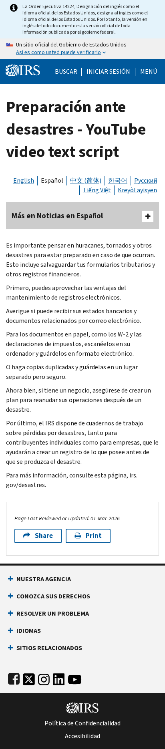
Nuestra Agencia (43, 579)
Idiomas (28, 630)
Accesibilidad (82, 736)
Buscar (66, 72)
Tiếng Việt (97, 190)
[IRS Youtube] (75, 678)
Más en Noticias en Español (57, 216)
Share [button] (44, 535)
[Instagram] (44, 678)
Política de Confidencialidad (82, 723)
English (23, 180)
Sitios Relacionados (49, 648)
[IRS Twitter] (29, 678)
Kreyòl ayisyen (137, 190)
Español (52, 180)
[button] (108, 72)
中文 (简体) (85, 180)
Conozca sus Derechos (53, 596)
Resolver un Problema (52, 613)
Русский (145, 180)
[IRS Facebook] (14, 678)
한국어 (117, 180)
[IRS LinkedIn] (59, 678)
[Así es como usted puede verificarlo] (82, 48)
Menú (148, 72)
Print (94, 535)
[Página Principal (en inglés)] (23, 69)
